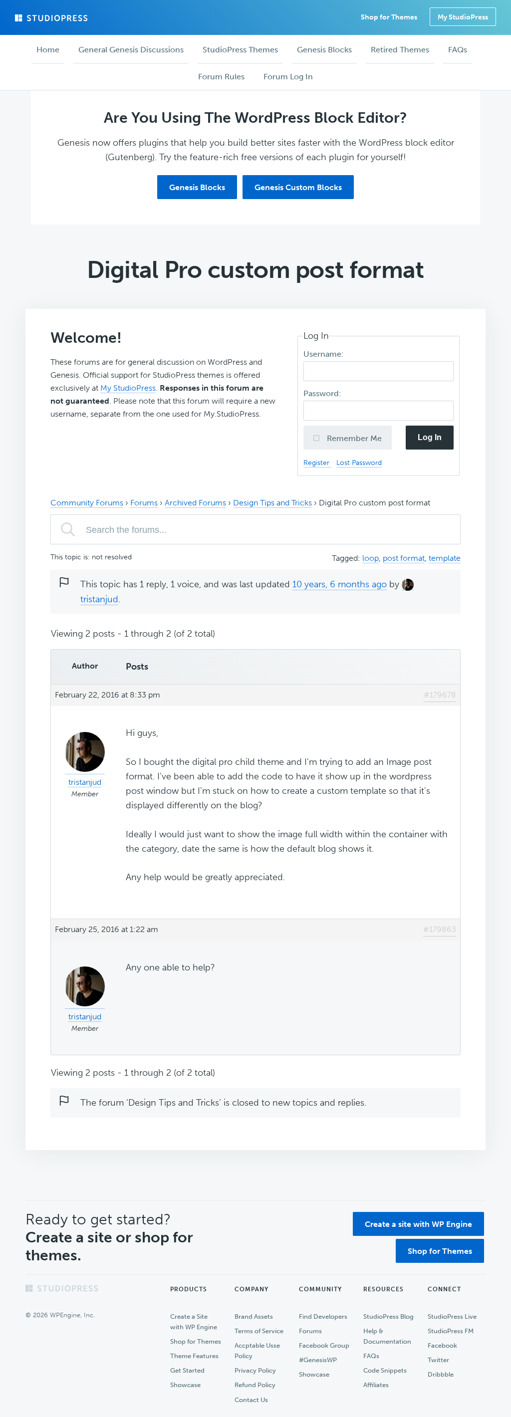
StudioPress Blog (388, 1316)
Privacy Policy (255, 1370)
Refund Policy (255, 1385)
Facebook (442, 1345)
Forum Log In (288, 76)
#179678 (440, 695)
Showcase (185, 1385)
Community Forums (86, 502)
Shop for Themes (440, 1251)
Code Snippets (385, 1370)
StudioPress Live (452, 1316)
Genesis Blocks (197, 187)
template (445, 558)
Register (317, 462)
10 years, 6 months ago (339, 584)
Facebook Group (324, 1345)
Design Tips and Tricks (272, 502)
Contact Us (251, 1400)
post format (404, 558)
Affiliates (376, 1385)
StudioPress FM (451, 1331)
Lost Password (359, 462)
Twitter (438, 1360)
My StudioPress (463, 17)
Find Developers (323, 1316)
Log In (430, 437)
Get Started (187, 1370)
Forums (144, 502)
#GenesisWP (318, 1360)
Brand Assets (254, 1316)
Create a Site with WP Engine (193, 1322)
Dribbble (441, 1374)
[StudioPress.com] (52, 18)
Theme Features (194, 1356)
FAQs (371, 1356)
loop (370, 558)
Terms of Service (259, 1331)
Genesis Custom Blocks (298, 187)
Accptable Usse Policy (257, 1351)
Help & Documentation (387, 1336)
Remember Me (353, 438)
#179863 (439, 929)
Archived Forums (195, 502)
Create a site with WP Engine (418, 1224)
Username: (324, 354)
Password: (323, 393)
